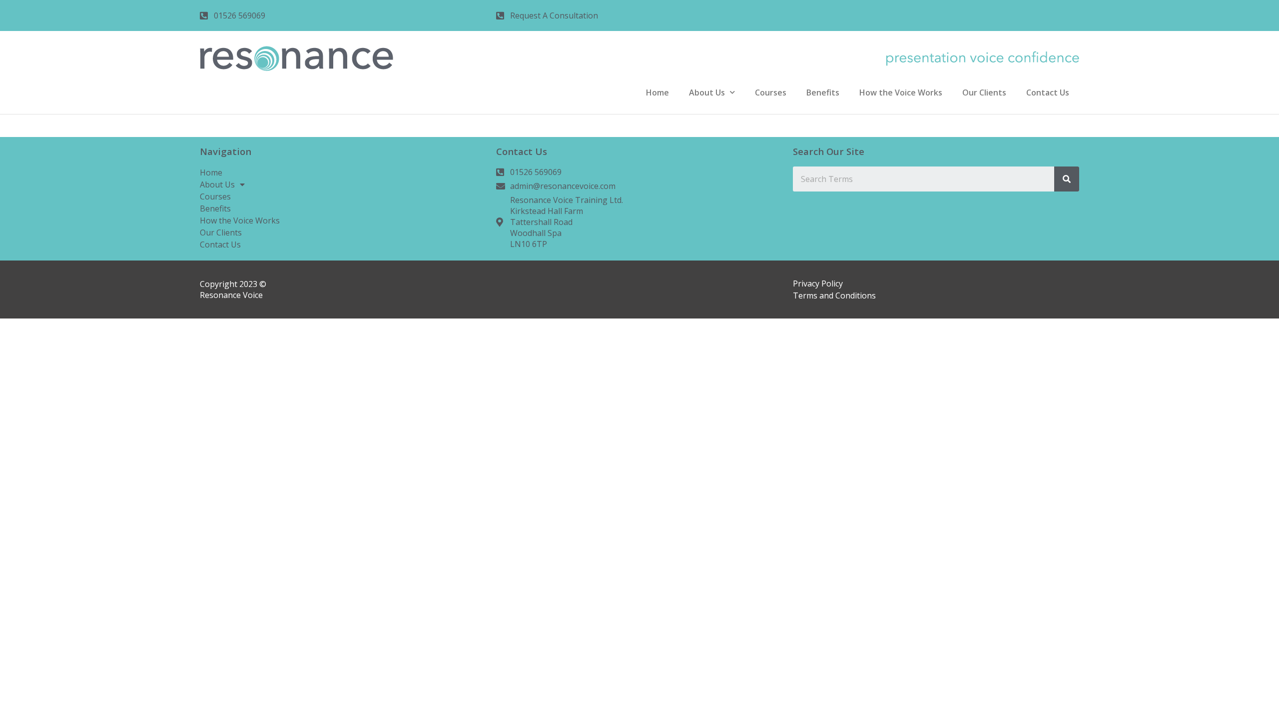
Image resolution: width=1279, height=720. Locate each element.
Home (657, 92)
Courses (770, 92)
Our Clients (984, 92)
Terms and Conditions (834, 295)
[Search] (1066, 179)
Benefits (822, 92)
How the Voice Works (900, 92)
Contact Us (1047, 92)
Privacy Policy (818, 283)
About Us (707, 92)
